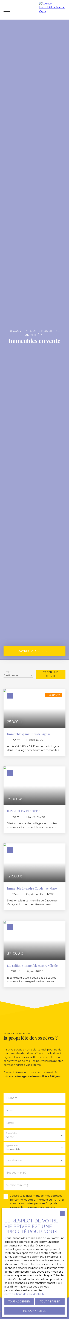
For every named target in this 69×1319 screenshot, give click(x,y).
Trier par (7, 672)
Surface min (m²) (17, 1185)
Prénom (11, 1098)
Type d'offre (11, 1133)
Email (10, 1122)
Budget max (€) (16, 1172)
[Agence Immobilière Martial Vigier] (53, 10)
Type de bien (12, 1145)
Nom (9, 1110)
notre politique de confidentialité (24, 1294)
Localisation (14, 1160)
